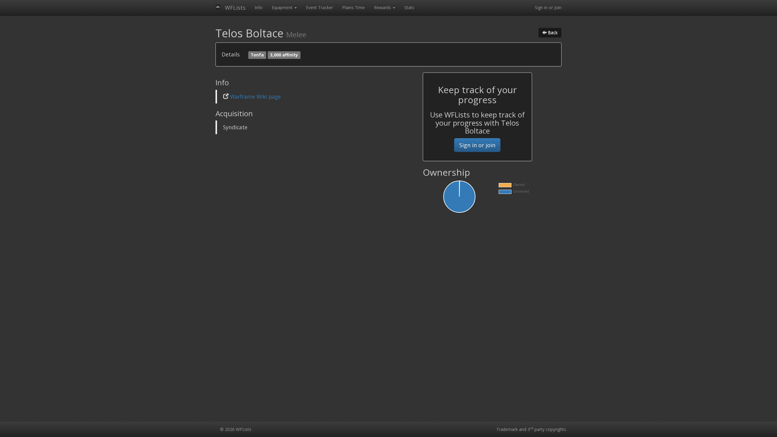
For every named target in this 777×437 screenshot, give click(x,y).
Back (552, 32)
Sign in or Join (548, 7)
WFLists (235, 7)
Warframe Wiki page (255, 96)
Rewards (383, 7)
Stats (409, 7)
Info (259, 7)
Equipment (283, 7)
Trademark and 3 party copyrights (531, 429)
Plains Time (353, 7)
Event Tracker (319, 7)
